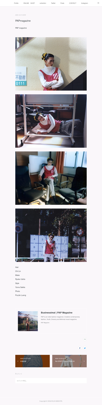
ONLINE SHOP (29, 3)
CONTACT (72, 3)
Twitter (53, 3)
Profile (16, 3)
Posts (62, 3)
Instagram (84, 3)
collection (43, 3)
